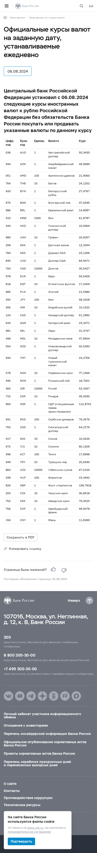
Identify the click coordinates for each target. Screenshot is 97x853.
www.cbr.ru (35, 828)
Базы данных (17, 17)
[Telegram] (31, 696)
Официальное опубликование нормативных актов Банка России (45, 743)
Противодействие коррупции (28, 798)
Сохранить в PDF (20, 537)
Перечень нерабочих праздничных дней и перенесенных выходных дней (37, 763)
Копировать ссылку (25, 549)
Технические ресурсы (22, 805)
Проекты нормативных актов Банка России (39, 753)
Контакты (12, 791)
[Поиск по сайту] (84, 6)
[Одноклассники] (53, 696)
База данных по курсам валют (47, 17)
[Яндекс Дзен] (42, 696)
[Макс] (76, 696)
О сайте (10, 784)
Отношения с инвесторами (26, 725)
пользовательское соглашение (29, 832)
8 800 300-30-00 (19, 655)
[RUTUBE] (65, 696)
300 (7, 637)
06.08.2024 (18, 71)
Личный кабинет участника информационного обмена (42, 715)
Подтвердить (21, 841)
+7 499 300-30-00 (20, 669)
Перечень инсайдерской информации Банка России (47, 734)
